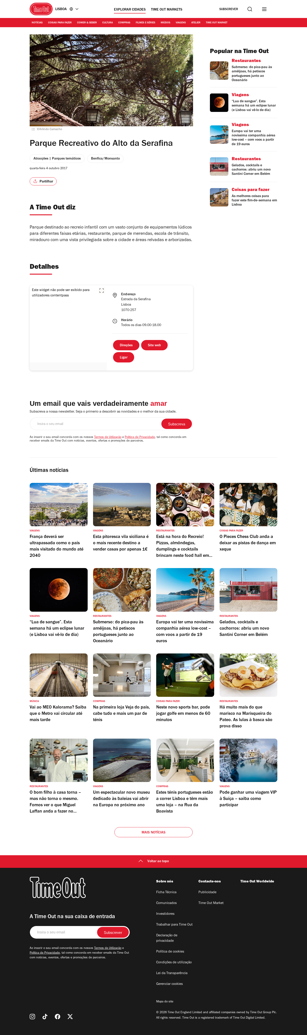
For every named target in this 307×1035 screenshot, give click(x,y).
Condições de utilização (174, 962)
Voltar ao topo (158, 861)
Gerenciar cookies (169, 984)
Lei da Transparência (171, 973)
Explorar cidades (130, 10)
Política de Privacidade (140, 437)
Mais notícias (154, 833)
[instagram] (32, 1016)
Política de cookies (170, 952)
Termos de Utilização (107, 437)
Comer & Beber (87, 23)
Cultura (107, 23)
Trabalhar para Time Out (174, 925)
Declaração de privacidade (166, 938)
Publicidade (207, 892)
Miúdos (165, 23)
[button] (101, 290)
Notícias (37, 23)
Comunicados (166, 903)
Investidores (165, 914)
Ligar (123, 358)
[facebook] (57, 1016)
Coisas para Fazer (60, 23)
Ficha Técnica (166, 892)
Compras (124, 23)
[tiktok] (45, 1016)
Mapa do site (164, 1002)
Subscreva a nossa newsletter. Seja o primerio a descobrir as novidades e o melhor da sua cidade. (103, 412)
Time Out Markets (166, 10)
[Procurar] (250, 9)
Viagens (181, 23)
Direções (126, 345)
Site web (154, 345)
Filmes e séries (145, 23)
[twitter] (70, 1016)
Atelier (195, 23)
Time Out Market (216, 23)
